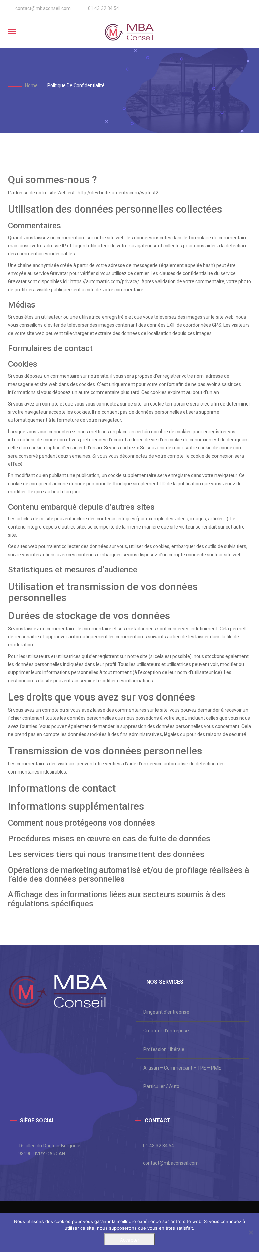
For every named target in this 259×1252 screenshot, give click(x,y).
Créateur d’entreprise (166, 1030)
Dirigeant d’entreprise (166, 1012)
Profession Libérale (163, 1049)
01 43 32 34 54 (158, 1145)
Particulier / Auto (161, 1086)
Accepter (129, 1240)
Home (31, 85)
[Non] (250, 1232)
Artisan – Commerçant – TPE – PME (182, 1068)
